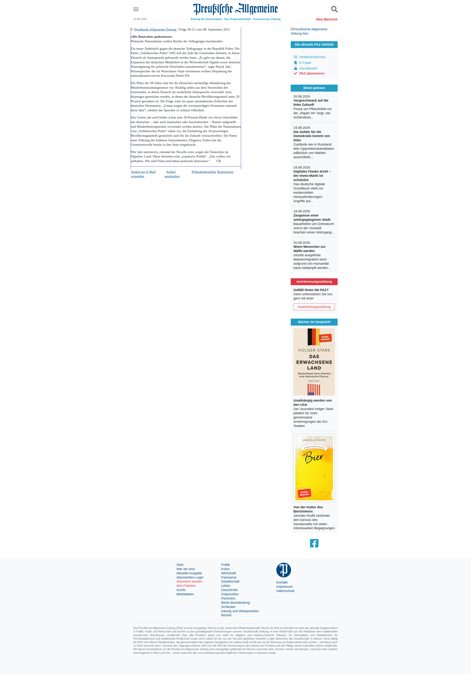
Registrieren (225, 172)
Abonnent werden (189, 581)
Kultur (225, 569)
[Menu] (136, 9)
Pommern (228, 598)
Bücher (226, 615)
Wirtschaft (228, 573)
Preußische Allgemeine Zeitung (155, 29)
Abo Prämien (186, 586)
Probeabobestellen (204, 172)
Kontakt (282, 582)
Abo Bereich (307, 68)
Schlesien (228, 607)
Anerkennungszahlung (314, 307)
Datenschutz (285, 591)
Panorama (228, 577)
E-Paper (304, 63)
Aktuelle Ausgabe (189, 573)
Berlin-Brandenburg (235, 602)
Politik (225, 565)
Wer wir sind (185, 569)
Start (179, 565)
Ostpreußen (230, 594)
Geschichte (229, 590)
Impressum (284, 586)
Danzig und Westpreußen (240, 611)
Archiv (181, 590)
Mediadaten (185, 594)
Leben (225, 586)
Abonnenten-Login (189, 577)
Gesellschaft (230, 581)
